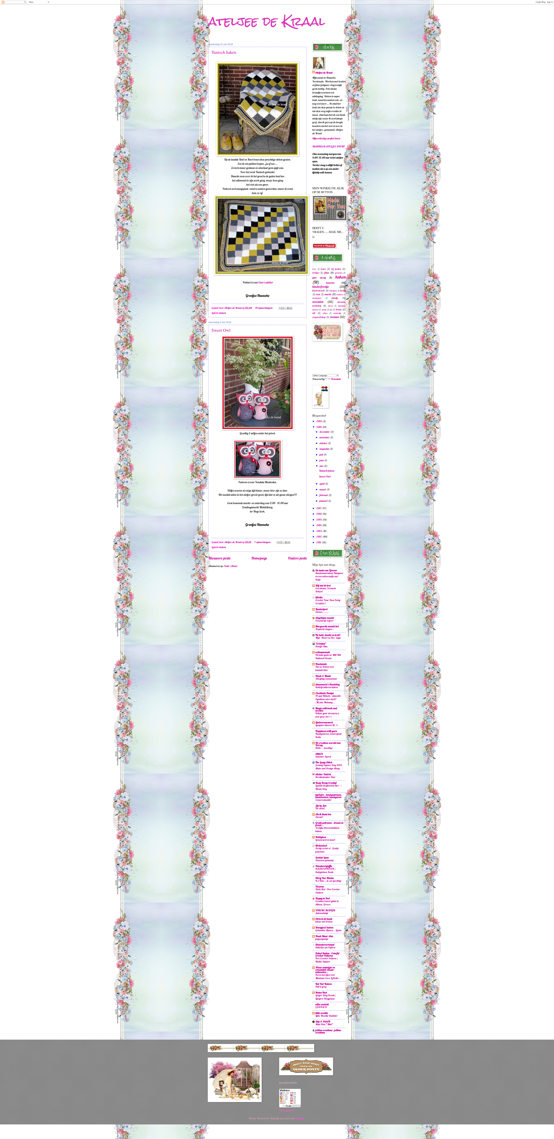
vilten (325, 313)
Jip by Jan (320, 805)
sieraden (317, 302)
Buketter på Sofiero (325, 947)
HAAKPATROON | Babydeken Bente (325, 870)
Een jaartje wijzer (324, 620)
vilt (313, 313)
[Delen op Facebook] (288, 308)
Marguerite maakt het (327, 626)
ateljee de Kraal (266, 21)
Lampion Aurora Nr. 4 (326, 725)
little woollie (321, 1013)
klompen (333, 290)
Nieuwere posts (219, 558)
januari (324, 501)
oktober (324, 443)
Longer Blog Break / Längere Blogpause (325, 997)
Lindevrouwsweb (324, 722)
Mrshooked (321, 845)
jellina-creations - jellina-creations (328, 1031)
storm (330, 305)
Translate (336, 379)
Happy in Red (322, 898)
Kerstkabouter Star (325, 777)
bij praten (336, 268)
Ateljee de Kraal (323, 72)
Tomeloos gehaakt (324, 860)
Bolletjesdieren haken (326, 687)
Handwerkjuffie (323, 866)
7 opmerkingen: (262, 542)
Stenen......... (322, 611)
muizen (340, 294)
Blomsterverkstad (324, 944)
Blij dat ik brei (323, 585)
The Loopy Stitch (323, 762)
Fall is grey (320, 986)
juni (322, 460)
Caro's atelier (265, 282)
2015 (319, 519)
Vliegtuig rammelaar (326, 678)
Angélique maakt (324, 617)
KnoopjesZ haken (324, 927)
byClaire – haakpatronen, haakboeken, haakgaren (328, 796)
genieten (338, 272)
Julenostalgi (321, 913)
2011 (319, 542)
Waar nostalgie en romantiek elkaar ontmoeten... (325, 970)
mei (322, 466)
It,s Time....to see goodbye (328, 880)
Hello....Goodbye (324, 747)
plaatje (335, 297)
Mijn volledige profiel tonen (326, 138)
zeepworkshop (319, 317)
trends (338, 309)
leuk (318, 294)
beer (314, 269)
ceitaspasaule (322, 652)
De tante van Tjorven (326, 570)
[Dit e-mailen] (280, 308)
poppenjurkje (321, 938)
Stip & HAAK (322, 1021)
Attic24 (319, 753)
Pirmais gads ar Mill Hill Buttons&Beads (328, 656)
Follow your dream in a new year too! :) (327, 715)
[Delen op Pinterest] (291, 308)
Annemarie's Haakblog (327, 684)
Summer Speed (323, 756)
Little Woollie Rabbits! (326, 1015)
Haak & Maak (323, 676)
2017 (319, 508)
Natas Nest (321, 992)
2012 (319, 536)
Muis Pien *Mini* (324, 1024)
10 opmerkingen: (264, 308)
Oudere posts (297, 558)
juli (322, 454)
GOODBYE (321, 1007)
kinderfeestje (320, 287)
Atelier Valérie (323, 774)
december (325, 431)
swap (324, 309)
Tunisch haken (224, 52)
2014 (319, 525)
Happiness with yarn (326, 731)
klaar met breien (323, 921)
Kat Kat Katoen (323, 984)
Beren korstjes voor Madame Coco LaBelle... (327, 976)
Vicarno (319, 886)
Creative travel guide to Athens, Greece (327, 903)
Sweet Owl (221, 330)
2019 (319, 421)
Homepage (259, 558)
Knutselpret (321, 609)
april (322, 483)
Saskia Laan (322, 857)
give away (319, 277)
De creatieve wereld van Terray (327, 744)
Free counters (286, 1110)
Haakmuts (321, 664)
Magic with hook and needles (326, 709)
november (325, 437)
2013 (319, 531)
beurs (323, 268)
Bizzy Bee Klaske (324, 878)
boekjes (315, 272)
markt (328, 294)
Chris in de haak (323, 918)
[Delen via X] (285, 308)
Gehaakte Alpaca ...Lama (328, 930)
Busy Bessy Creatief (326, 782)
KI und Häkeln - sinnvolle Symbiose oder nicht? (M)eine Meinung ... (328, 699)
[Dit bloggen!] (282, 308)
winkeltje (337, 313)
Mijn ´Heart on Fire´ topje (328, 637)
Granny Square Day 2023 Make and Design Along (328, 767)
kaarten (330, 282)
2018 (319, 427)
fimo (326, 272)
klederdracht (318, 290)
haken (222, 313)
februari (324, 495)
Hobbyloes (320, 837)
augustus (325, 448)
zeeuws (334, 317)
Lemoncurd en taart (325, 839)
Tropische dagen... (324, 629)
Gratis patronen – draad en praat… (329, 824)
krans (343, 290)
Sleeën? (319, 817)
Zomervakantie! (323, 799)
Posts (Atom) (231, 566)
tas (331, 309)
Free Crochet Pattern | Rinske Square (326, 960)
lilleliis (318, 597)
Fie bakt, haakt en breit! (327, 635)
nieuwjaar (316, 298)
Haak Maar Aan (324, 936)
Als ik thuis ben (323, 814)
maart (323, 489)
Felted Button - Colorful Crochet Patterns (327, 954)
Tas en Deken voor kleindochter (324, 668)
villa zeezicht (322, 1004)
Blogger (300, 1118)
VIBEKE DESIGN (325, 910)
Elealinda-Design (324, 693)
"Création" (320, 643)
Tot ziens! (320, 808)
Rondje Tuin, (321, 646)
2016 (319, 513)
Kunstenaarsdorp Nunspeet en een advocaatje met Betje (329, 576)
